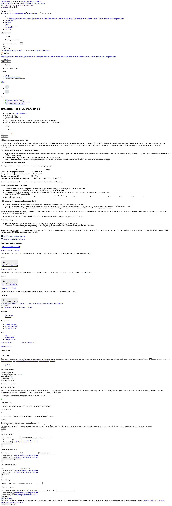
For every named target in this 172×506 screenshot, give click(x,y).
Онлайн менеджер (11, 324)
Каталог (7, 17)
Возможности (9, 338)
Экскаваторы (68, 19)
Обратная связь (10, 336)
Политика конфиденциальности (12, 361)
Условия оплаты (10, 328)
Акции (7, 24)
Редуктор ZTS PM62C (8, 288)
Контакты (38, 1)
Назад (3, 428)
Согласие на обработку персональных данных (39, 361)
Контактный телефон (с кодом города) (14, 490)
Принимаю (5, 504)
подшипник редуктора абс (35, 303)
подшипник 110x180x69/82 (53, 303)
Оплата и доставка (11, 26)
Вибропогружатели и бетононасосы (85, 19)
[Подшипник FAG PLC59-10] (15, 100)
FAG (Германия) (21, 113)
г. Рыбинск (6, 1)
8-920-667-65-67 (28, 3)
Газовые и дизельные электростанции (111, 19)
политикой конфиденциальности (26, 440)
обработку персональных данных (26, 442)
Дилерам (8, 22)
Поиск (5, 59)
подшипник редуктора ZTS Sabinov (13, 303)
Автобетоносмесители (55, 19)
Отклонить (12, 504)
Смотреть (26, 102)
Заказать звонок (39, 3)
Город (39, 483)
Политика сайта (149, 500)
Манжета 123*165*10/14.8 (10, 250)
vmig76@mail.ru (28, 1)
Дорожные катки (42, 19)
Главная (7, 75)
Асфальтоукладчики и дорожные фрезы (22, 19)
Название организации (9, 483)
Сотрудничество (10, 339)
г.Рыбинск (4, 7)
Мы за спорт (9, 28)
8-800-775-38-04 (6, 3)
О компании (9, 20)
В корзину (5, 136)
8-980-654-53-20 (33, 13)
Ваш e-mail (51, 490)
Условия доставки (11, 326)
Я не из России (27, 438)
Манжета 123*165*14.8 (9, 269)
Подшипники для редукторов (15, 78)
